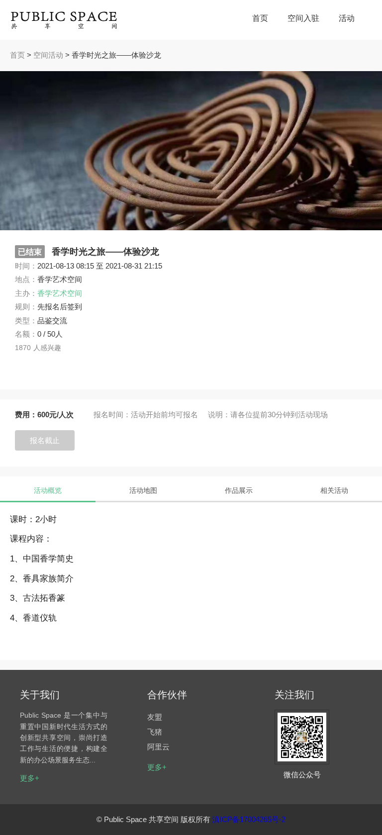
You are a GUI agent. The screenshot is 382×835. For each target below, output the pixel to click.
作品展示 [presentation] (239, 490)
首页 (260, 18)
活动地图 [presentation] (143, 490)
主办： (26, 293)
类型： (26, 320)
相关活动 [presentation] (334, 490)
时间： (26, 266)
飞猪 (154, 732)
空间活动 (48, 55)
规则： (26, 306)
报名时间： (112, 414)
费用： (26, 414)
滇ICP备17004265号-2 (249, 819)
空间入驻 (303, 18)
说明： (219, 414)
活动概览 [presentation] (48, 490)
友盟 (154, 717)
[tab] (48, 490)
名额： (26, 334)
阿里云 (158, 746)
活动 (347, 18)
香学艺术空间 (59, 293)
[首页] (64, 20)
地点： (26, 279)
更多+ (29, 778)
